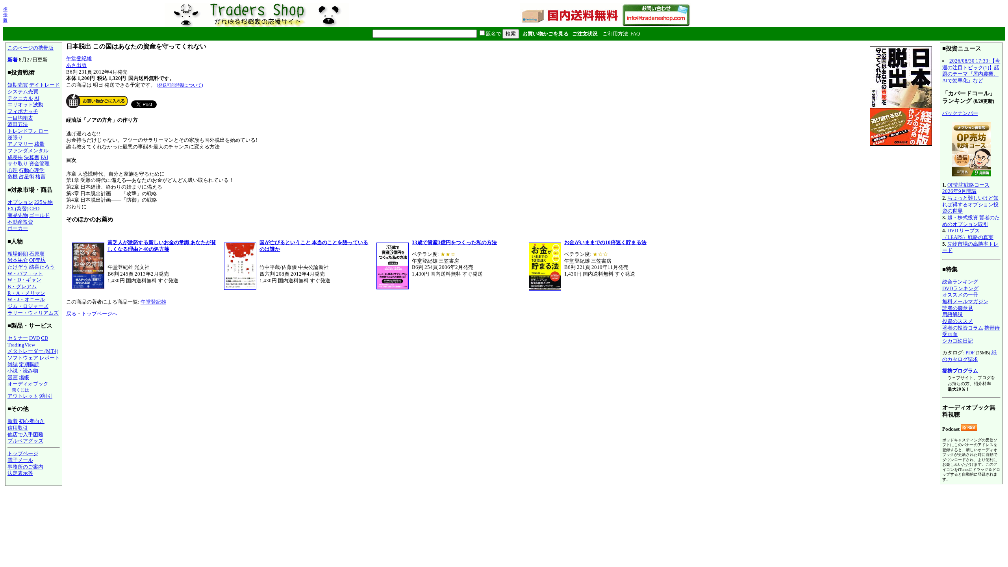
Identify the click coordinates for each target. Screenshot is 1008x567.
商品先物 (17, 215)
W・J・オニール (26, 299)
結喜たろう (42, 267)
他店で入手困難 (25, 434)
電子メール (20, 460)
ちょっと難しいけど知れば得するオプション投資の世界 (970, 204)
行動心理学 (31, 170)
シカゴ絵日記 (957, 341)
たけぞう (17, 267)
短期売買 (17, 85)
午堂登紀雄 (79, 58)
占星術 (26, 177)
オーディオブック (27, 384)
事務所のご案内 (25, 467)
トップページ (22, 453)
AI (36, 98)
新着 (12, 60)
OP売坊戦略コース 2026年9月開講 (965, 188)
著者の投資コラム (962, 328)
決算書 (31, 157)
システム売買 (22, 91)
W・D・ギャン (24, 280)
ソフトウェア (22, 358)
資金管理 (39, 164)
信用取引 (17, 428)
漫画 (12, 377)
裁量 (39, 144)
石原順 (36, 254)
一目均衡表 (20, 118)
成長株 (15, 157)
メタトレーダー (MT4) (32, 351)
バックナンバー (960, 113)
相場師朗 (17, 254)
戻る (71, 314)
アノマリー (20, 144)
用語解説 (952, 314)
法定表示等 (20, 473)
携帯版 (5, 14)
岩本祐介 (17, 260)
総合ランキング (960, 282)
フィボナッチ (22, 111)
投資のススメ (957, 321)
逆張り (15, 138)
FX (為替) (17, 208)
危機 (12, 177)
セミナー (17, 338)
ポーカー (17, 228)
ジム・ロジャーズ (27, 306)
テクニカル (20, 98)
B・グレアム (22, 286)
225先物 (43, 202)
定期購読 (29, 364)
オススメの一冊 (960, 295)
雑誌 (12, 364)
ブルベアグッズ (25, 441)
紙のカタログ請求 (969, 356)
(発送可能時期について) (180, 85)
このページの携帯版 (30, 48)
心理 (12, 170)
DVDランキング (960, 288)
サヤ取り (17, 164)
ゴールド (39, 215)
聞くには (20, 389)
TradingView (21, 345)
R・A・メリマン (26, 293)
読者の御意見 (957, 308)
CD (44, 338)
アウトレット (22, 396)
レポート (49, 358)
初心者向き (31, 421)
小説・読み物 (22, 371)
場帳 (24, 377)
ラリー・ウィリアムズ (33, 313)
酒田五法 (17, 124)
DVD (34, 338)
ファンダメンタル (27, 151)
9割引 (45, 396)
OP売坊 (37, 260)
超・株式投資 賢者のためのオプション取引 (971, 221)
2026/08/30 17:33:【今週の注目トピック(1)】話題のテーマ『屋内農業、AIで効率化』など (971, 70)
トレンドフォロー (27, 131)
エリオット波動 (25, 104)
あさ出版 (76, 65)
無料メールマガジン (965, 301)
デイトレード (44, 85)
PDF (970, 353)
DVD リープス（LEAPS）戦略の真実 (967, 234)
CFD (34, 208)
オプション (20, 202)
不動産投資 (20, 222)
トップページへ (99, 314)
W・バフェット (25, 273)
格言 (40, 177)
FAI (44, 157)
